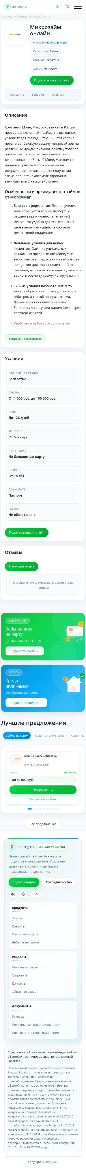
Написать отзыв (21, 566)
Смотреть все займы (43, 799)
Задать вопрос (24, 882)
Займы (21, 16)
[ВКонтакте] (13, 894)
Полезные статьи (25, 967)
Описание (17, 95)
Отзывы (58, 95)
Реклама (18, 1016)
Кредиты (18, 926)
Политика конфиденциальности (36, 1024)
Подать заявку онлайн (51, 80)
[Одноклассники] (23, 894)
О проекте (20, 975)
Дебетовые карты (25, 942)
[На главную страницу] (15, 6)
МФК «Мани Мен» (54, 42)
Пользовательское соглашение (35, 1033)
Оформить (40, 790)
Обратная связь (24, 991)
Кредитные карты (25, 934)
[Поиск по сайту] (67, 6)
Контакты (19, 983)
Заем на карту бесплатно (40, 755)
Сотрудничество (59, 882)
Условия (38, 95)
